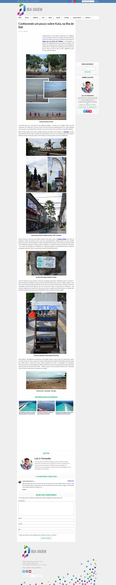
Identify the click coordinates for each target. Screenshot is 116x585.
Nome (20, 518)
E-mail (20, 523)
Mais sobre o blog (92, 107)
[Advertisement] (74, 10)
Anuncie (27, 1)
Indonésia (66, 132)
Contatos (23, 1)
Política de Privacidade (34, 1)
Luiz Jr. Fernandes (42, 564)
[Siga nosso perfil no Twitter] (23, 572)
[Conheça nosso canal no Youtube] (30, 572)
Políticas (38, 567)
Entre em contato (82, 107)
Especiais (87, 17)
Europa (58, 17)
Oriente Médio (77, 17)
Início (20, 17)
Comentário (21, 500)
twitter (72, 1)
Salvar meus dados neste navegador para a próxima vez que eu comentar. (38, 535)
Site (19, 529)
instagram (70, 1)
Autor (24, 567)
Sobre (18, 1)
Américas (35, 17)
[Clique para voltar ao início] (30, 9)
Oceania (66, 17)
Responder (24, 489)
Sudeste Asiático (62, 239)
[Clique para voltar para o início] (34, 557)
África (27, 17)
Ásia (43, 17)
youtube (75, 1)
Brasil (50, 17)
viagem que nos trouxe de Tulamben (52, 41)
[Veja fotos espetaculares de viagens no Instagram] (27, 572)
